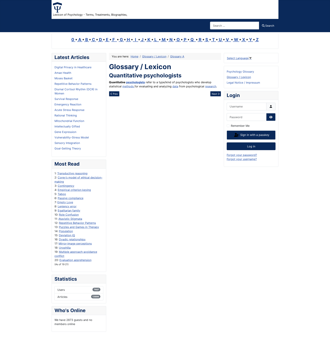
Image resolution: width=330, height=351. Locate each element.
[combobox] (234, 25)
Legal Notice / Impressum (243, 82)
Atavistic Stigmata (70, 218)
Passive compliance (70, 198)
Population (66, 231)
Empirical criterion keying (74, 190)
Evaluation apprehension (75, 260)
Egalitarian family (69, 210)
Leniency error (67, 206)
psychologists (135, 82)
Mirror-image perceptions (75, 243)
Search (269, 25)
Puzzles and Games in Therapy (79, 227)
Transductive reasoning (72, 173)
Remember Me (240, 125)
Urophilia (65, 247)
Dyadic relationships (72, 239)
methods (128, 86)
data (175, 86)
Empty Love (65, 202)
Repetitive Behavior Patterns (77, 223)
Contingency (66, 185)
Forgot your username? (242, 159)
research (210, 86)
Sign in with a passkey (254, 135)
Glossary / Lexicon (239, 77)
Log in (251, 146)
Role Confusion (69, 214)
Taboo (62, 194)
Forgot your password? (242, 155)
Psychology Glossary (240, 71)
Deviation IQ (67, 235)
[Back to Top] (324, 344)
